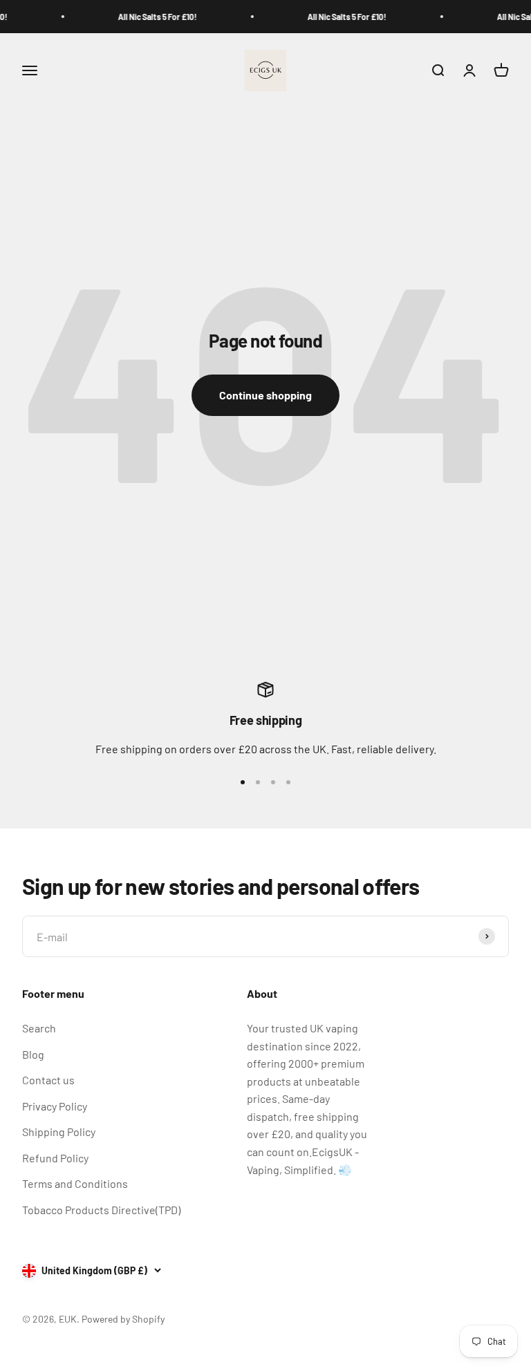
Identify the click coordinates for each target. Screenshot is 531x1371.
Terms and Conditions (75, 1183)
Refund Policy (55, 1157)
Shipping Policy (58, 1131)
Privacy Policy (54, 1106)
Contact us (48, 1079)
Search (39, 1027)
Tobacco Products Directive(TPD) (101, 1209)
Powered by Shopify (123, 1319)
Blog (33, 1054)
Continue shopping (265, 394)
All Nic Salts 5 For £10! (150, 16)
